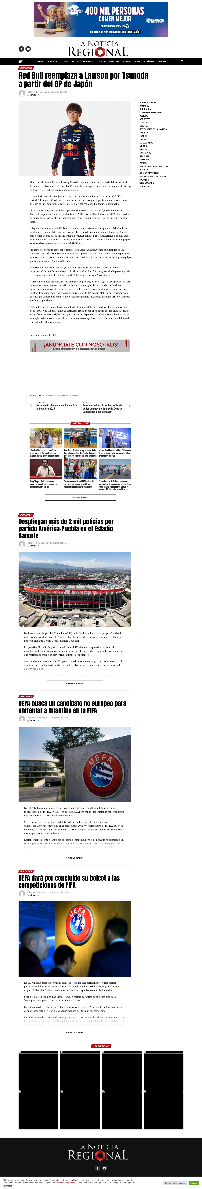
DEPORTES (127, 61)
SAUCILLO (144, 180)
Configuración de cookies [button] (175, 1183)
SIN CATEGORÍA (146, 183)
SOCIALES (144, 186)
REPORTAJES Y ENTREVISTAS (153, 166)
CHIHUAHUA (145, 109)
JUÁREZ (143, 136)
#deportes (52, 396)
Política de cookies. (67, 1182)
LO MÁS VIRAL (149, 61)
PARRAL (143, 163)
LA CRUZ (143, 139)
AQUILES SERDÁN (147, 102)
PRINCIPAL (39, 61)
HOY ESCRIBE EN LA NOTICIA (108, 61)
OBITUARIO (144, 160)
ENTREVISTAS (88, 61)
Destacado (76, 396)
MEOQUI (143, 146)
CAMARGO (144, 106)
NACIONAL (75, 61)
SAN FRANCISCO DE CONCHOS (153, 176)
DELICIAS (143, 116)
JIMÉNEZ (143, 133)
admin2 (33, 95)
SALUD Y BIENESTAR (101, 68)
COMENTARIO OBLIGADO (151, 112)
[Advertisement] (80, 372)
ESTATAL (65, 61)
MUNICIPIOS (52, 61)
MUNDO (137, 61)
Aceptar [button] (194, 1183)
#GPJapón (63, 396)
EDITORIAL (162, 61)
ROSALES (143, 170)
